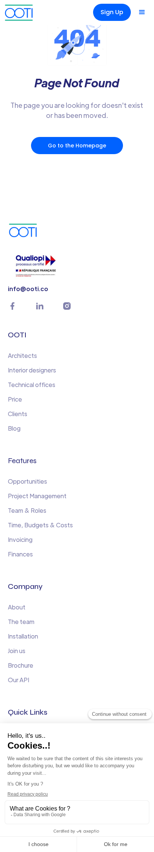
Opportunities (27, 481)
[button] (142, 12)
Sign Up (112, 12)
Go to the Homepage (77, 145)
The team (21, 621)
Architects (22, 355)
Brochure (20, 665)
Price (15, 399)
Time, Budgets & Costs (40, 525)
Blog (14, 428)
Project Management (37, 496)
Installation (23, 636)
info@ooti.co (28, 289)
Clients (17, 414)
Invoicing (20, 539)
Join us (16, 651)
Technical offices (31, 384)
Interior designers (32, 370)
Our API (18, 680)
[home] (20, 12)
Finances (20, 554)
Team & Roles (27, 510)
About (16, 607)
